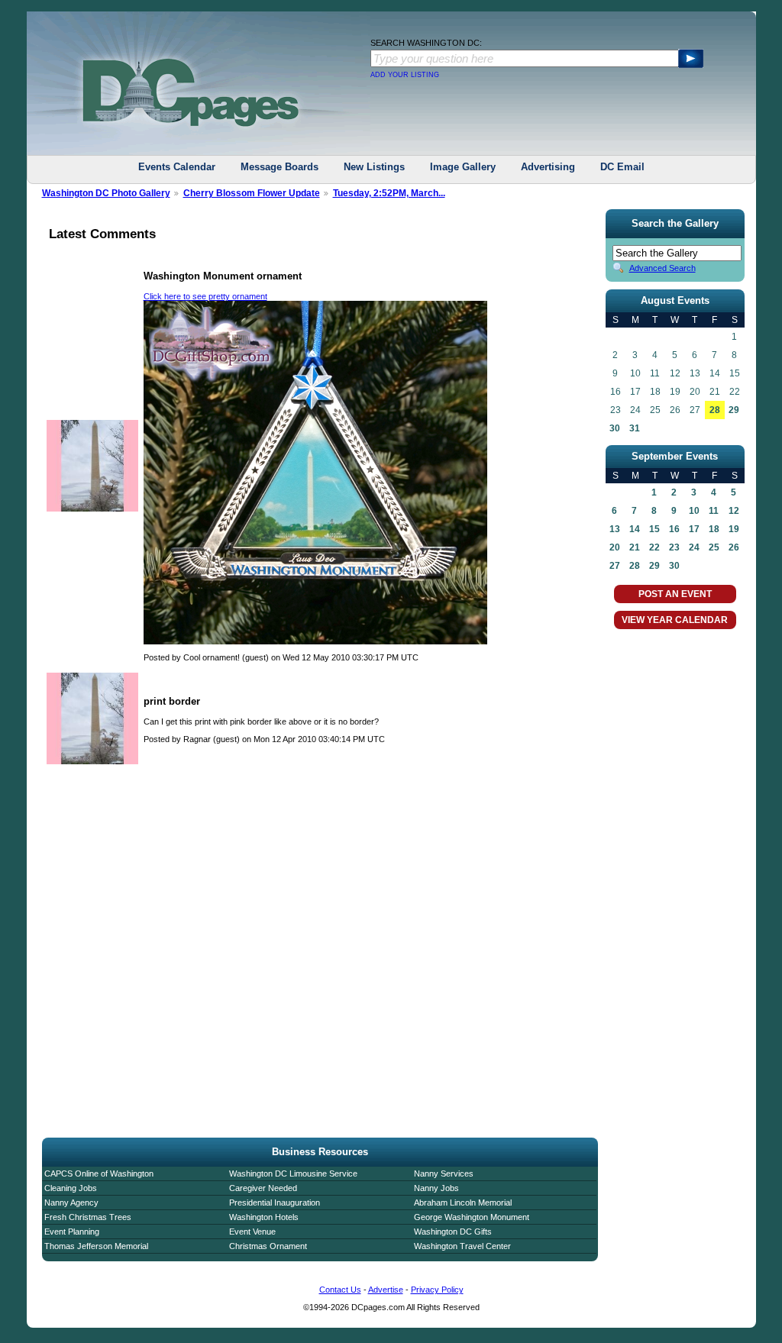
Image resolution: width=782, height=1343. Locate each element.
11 (714, 510)
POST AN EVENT (675, 594)
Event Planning (71, 1231)
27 (614, 565)
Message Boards (279, 167)
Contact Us (340, 1289)
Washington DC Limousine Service (293, 1173)
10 (694, 510)
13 (614, 529)
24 (694, 547)
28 (714, 410)
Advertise (385, 1289)
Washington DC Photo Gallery (106, 193)
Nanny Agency (71, 1202)
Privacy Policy (437, 1289)
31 (634, 428)
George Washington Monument (471, 1217)
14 (634, 529)
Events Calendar (176, 167)
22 (654, 547)
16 (674, 529)
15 (654, 529)
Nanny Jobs (436, 1188)
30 (614, 428)
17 (694, 529)
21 (634, 547)
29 (734, 410)
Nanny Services (443, 1173)
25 (714, 547)
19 (734, 529)
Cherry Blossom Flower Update (251, 193)
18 (714, 529)
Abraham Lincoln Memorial (463, 1202)
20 (614, 547)
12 (734, 510)
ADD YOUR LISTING (404, 75)
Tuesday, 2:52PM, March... (389, 193)
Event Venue (252, 1231)
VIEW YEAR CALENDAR (675, 620)
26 (734, 547)
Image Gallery (463, 167)
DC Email (622, 167)
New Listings (374, 167)
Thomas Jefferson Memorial (96, 1246)
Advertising (548, 167)
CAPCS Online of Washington (98, 1173)
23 (674, 547)
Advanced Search (662, 268)
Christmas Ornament (268, 1246)
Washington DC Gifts (453, 1231)
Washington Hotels (264, 1217)
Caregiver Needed (263, 1188)
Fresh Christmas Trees (87, 1217)
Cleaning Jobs (70, 1188)
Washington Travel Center (462, 1246)
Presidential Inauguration (274, 1202)
